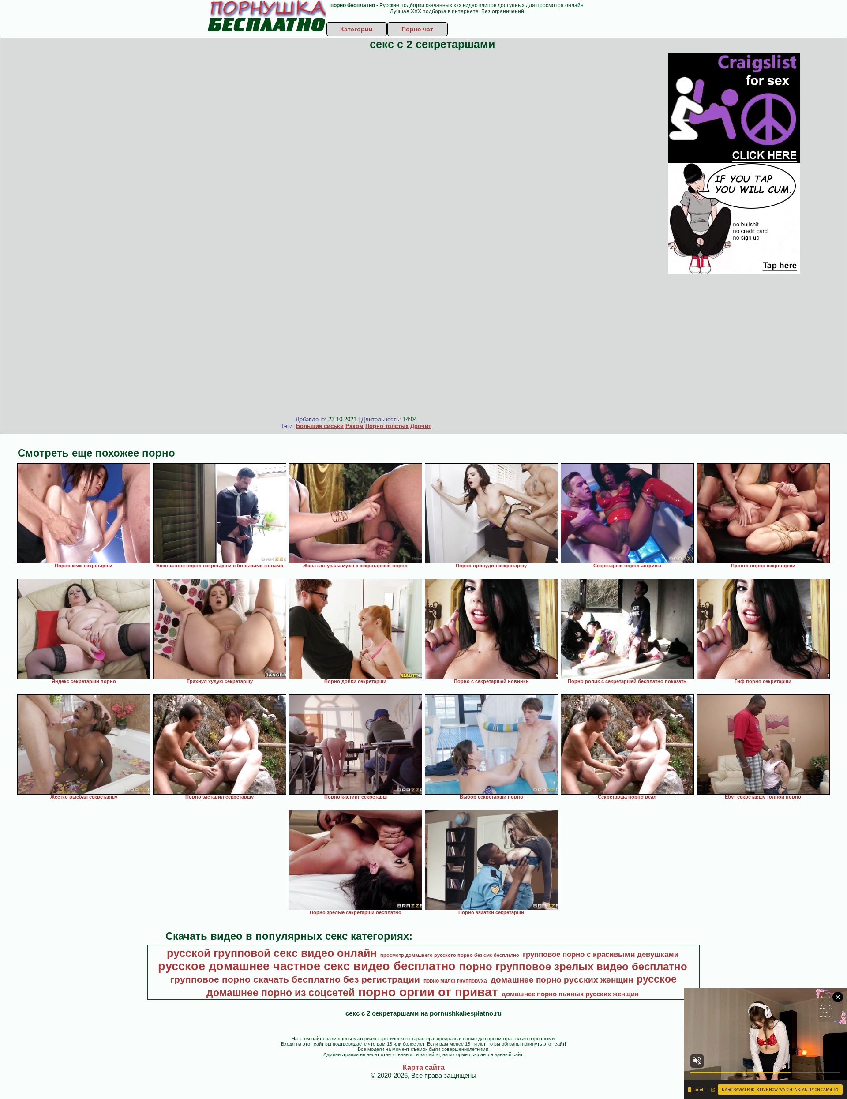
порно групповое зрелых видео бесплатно (573, 966)
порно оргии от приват (428, 992)
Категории (356, 29)
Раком (354, 426)
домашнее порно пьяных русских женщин (570, 994)
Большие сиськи (320, 426)
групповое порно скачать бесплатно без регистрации (295, 979)
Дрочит (420, 426)
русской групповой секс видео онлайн (272, 953)
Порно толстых (387, 426)
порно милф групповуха (455, 981)
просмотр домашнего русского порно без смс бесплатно (449, 955)
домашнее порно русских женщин (562, 979)
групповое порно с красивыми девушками (600, 954)
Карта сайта (424, 1067)
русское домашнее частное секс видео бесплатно (307, 966)
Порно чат (417, 29)
